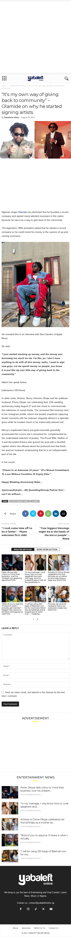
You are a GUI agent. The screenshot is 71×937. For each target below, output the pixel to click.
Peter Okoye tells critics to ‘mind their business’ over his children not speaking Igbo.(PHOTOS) (12, 576)
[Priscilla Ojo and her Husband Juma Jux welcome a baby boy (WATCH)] (58, 594)
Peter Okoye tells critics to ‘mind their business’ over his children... (42, 789)
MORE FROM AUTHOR (47, 549)
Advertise (26, 928)
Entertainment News (17, 86)
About (15, 928)
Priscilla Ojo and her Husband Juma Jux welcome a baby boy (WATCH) (57, 607)
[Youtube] (50, 909)
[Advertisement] (35, 37)
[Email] (63, 513)
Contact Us (53, 928)
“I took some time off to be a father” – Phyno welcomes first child (17, 531)
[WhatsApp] (48, 513)
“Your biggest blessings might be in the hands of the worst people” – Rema (54, 533)
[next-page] (37, 619)
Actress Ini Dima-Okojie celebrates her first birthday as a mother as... (42, 821)
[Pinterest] (40, 513)
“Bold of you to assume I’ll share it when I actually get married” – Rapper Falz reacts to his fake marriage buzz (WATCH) (12, 609)
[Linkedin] (56, 513)
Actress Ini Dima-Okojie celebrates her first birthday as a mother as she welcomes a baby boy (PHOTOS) (58, 576)
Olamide (22, 212)
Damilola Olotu (11, 117)
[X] (33, 513)
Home (4, 86)
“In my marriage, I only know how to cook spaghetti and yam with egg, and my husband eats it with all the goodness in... (35, 577)
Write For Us (39, 928)
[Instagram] (28, 909)
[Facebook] (25, 513)
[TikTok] (36, 909)
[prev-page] (33, 619)
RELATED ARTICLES (23, 549)
